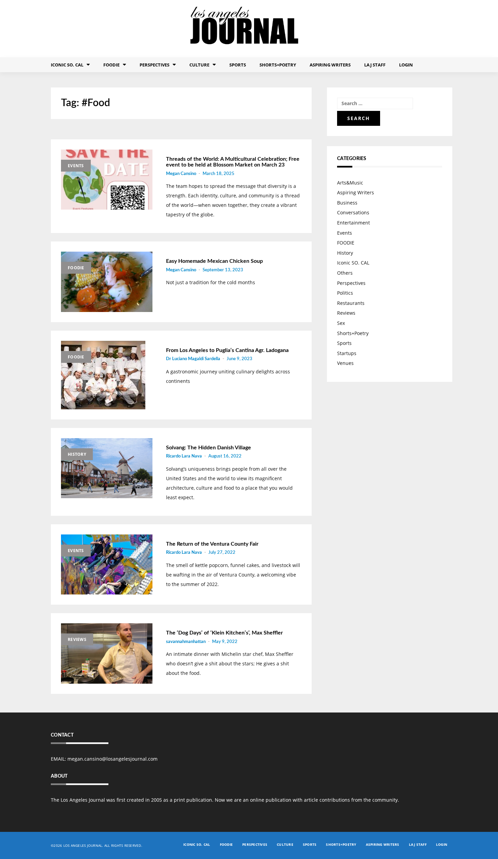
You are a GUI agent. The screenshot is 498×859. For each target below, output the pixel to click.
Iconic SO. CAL (353, 262)
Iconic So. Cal (67, 65)
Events (76, 166)
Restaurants (351, 303)
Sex (341, 323)
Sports (237, 65)
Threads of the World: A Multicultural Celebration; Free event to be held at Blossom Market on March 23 (232, 162)
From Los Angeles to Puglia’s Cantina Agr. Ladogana (227, 350)
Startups (346, 353)
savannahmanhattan (186, 642)
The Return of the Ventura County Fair (212, 544)
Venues (345, 363)
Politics (345, 293)
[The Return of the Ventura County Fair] (106, 564)
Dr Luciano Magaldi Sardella (193, 359)
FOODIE (111, 65)
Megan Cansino (181, 174)
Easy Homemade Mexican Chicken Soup (214, 261)
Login (406, 65)
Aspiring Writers (330, 65)
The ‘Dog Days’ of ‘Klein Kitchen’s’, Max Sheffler (224, 633)
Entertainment (353, 222)
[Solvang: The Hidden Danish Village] (106, 468)
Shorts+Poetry (278, 65)
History (77, 454)
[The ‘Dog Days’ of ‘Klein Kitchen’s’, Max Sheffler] (106, 653)
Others (345, 273)
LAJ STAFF (375, 65)
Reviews (77, 639)
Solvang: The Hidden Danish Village (208, 447)
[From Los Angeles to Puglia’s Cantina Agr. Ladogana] (106, 375)
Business (347, 202)
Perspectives (154, 65)
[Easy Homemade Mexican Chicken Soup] (106, 282)
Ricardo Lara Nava (184, 456)
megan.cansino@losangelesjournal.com (112, 759)
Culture (199, 65)
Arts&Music (350, 182)
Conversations (353, 212)
